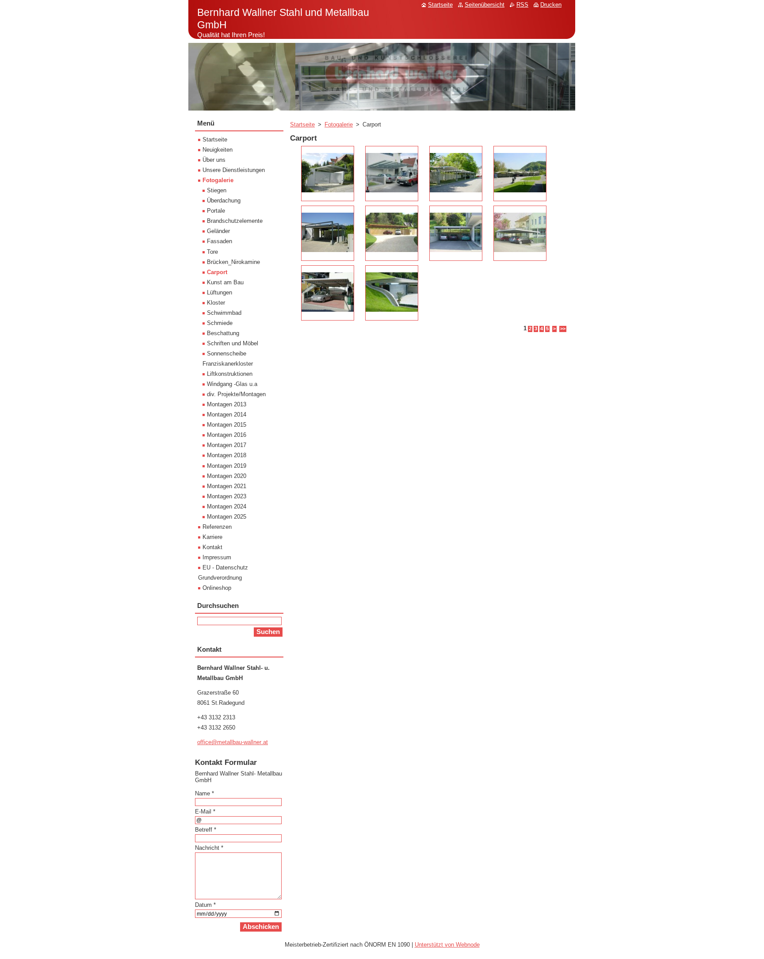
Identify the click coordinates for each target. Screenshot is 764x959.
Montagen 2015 (226, 424)
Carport (217, 272)
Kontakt (212, 547)
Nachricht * (209, 847)
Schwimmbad (224, 312)
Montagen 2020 (226, 476)
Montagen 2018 (226, 455)
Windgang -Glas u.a (232, 384)
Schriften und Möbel (232, 343)
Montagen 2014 (226, 414)
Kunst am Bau (225, 282)
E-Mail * (205, 811)
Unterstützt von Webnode (447, 944)
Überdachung (224, 200)
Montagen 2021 (226, 486)
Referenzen (217, 526)
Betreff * (205, 829)
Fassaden (219, 241)
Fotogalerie (339, 124)
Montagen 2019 (226, 465)
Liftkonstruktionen (229, 374)
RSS (522, 4)
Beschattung (223, 333)
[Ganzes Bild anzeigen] (327, 173)
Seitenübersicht (484, 4)
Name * (204, 793)
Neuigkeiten (217, 149)
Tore (212, 251)
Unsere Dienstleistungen (233, 170)
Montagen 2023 (226, 496)
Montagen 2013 (226, 404)
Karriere (212, 537)
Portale (216, 210)
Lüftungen (219, 292)
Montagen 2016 (226, 435)
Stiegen (216, 190)
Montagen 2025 (226, 516)
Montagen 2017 (226, 445)
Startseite (302, 124)
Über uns (213, 160)
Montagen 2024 (226, 506)
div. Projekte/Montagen (236, 394)
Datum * (205, 905)
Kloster (216, 302)
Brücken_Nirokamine (233, 262)
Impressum (216, 557)
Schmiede (220, 323)
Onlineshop (216, 588)
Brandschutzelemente (235, 221)
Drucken (551, 4)
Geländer (218, 231)
